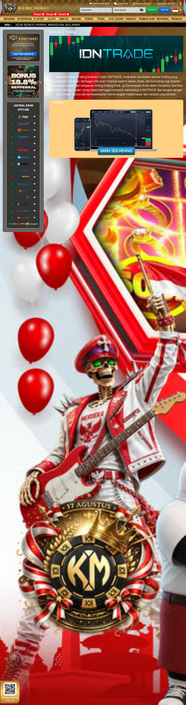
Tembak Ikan (146, 19)
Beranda (9, 19)
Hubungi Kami (143, 3)
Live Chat (122, 3)
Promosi (176, 19)
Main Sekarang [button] (116, 151)
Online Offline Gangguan (24, 224)
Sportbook (24, 19)
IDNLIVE (64, 19)
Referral (163, 19)
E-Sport (39, 19)
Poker (89, 19)
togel (101, 19)
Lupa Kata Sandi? (166, 3)
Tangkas (131, 19)
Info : (8, 25)
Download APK (101, 3)
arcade (76, 19)
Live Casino (116, 19)
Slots (52, 19)
